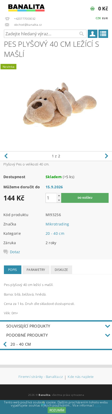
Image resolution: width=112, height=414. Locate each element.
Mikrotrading (57, 224)
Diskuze (61, 270)
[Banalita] (26, 7)
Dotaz (15, 252)
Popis (12, 270)
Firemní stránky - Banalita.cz (40, 377)
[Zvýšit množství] (59, 195)
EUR (105, 18)
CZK (98, 18)
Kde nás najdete (81, 377)
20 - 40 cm (55, 233)
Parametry (36, 270)
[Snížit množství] (59, 200)
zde (97, 405)
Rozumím (56, 410)
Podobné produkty (27, 335)
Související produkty (28, 326)
